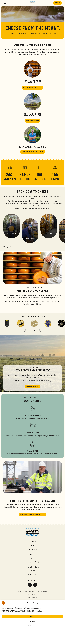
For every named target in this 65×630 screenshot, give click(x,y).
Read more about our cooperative (32, 152)
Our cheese (32, 542)
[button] (62, 603)
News (32, 558)
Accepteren (32, 616)
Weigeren (32, 621)
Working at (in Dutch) (32, 562)
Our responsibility (32, 386)
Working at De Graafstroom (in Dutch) (32, 514)
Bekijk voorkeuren (32, 626)
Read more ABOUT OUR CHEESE (32, 88)
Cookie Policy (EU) (32, 597)
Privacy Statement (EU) (32, 594)
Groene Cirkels (32, 574)
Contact (57, 3)
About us (32, 554)
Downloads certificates (32, 567)
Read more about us (32, 120)
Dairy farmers (33, 549)
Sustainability (32, 545)
